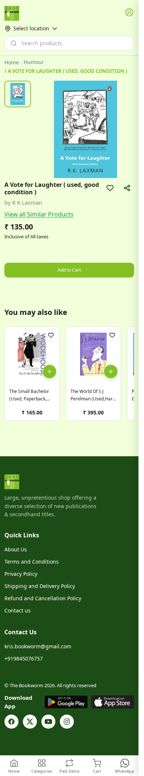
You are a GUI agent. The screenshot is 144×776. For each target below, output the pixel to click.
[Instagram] (67, 722)
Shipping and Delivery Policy (39, 585)
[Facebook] (11, 722)
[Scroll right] (127, 376)
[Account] (129, 12)
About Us (15, 549)
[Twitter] (30, 722)
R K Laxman (27, 202)
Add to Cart (69, 270)
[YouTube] (48, 722)
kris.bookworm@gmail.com (37, 646)
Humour (34, 62)
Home (11, 62)
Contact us (17, 610)
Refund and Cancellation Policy (42, 598)
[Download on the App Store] (112, 702)
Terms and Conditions (31, 561)
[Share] (127, 188)
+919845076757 (23, 658)
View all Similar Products (38, 214)
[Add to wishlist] (110, 188)
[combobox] (69, 43)
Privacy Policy (20, 573)
